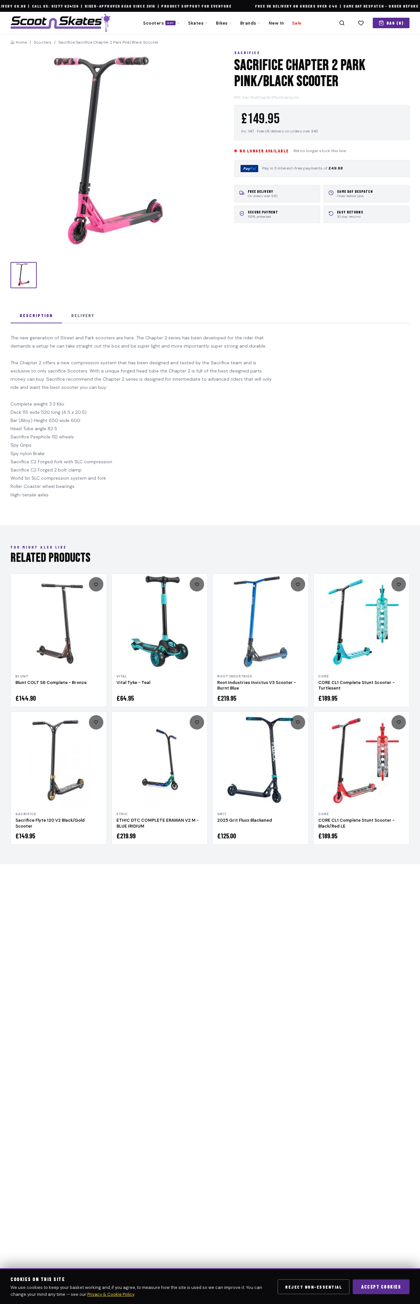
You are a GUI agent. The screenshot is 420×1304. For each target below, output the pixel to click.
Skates (195, 23)
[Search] (342, 23)
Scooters (158, 23)
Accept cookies (381, 1287)
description (36, 315)
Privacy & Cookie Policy (110, 1294)
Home (21, 42)
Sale (297, 23)
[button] (114, 154)
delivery (82, 315)
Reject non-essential (313, 1287)
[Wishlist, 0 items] (361, 23)
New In (276, 23)
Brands (248, 23)
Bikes (222, 23)
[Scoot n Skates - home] (60, 23)
